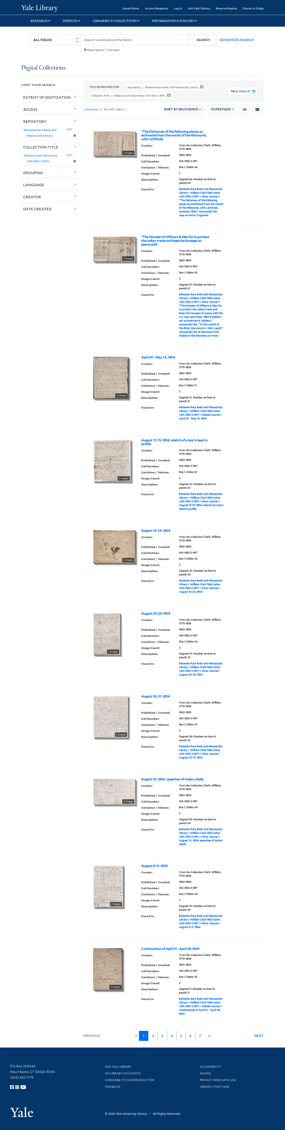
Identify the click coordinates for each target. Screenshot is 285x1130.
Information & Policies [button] (173, 21)
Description (95, 50)
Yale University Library (39, 8)
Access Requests (156, 8)
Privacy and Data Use (218, 1080)
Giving (205, 1073)
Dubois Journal (211, 414)
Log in (178, 8)
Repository (35, 121)
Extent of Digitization (47, 97)
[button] (203, 40)
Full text (113, 50)
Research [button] (39, 21)
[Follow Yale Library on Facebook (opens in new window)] (12, 1087)
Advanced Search (237, 40)
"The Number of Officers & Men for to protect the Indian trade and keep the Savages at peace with (175, 240)
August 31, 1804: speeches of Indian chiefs (172, 779)
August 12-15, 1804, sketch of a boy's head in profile (174, 442)
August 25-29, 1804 (155, 613)
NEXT (259, 1036)
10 (221, 109)
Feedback (113, 1086)
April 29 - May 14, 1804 (158, 357)
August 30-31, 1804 (155, 696)
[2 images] (114, 143)
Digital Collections (43, 68)
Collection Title (40, 147)
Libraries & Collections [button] (115, 21)
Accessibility (210, 1066)
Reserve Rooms (226, 8)
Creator (32, 196)
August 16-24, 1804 (155, 531)
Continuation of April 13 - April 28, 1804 (170, 949)
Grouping (33, 172)
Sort (181, 109)
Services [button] (70, 21)
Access (30, 109)
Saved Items (130, 8)
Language (33, 184)
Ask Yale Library (199, 8)
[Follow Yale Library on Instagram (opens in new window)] (17, 1087)
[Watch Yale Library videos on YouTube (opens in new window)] (23, 1087)
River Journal (210, 196)
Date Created (37, 208)
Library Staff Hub (214, 1086)
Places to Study (253, 8)
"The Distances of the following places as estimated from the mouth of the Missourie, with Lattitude (173, 135)
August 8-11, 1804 (154, 866)
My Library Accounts (123, 1073)
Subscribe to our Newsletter (129, 1080)
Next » (121, 109)
